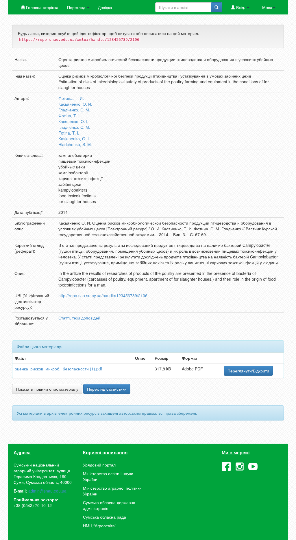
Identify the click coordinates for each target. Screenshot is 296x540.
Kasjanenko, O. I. (74, 139)
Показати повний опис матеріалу (47, 389)
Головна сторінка (41, 7)
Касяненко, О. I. (73, 121)
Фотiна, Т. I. (69, 115)
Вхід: (240, 7)
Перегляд (76, 7)
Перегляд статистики (107, 389)
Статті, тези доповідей (79, 318)
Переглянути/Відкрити (248, 371)
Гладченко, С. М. (74, 110)
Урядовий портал (99, 465)
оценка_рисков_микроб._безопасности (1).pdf (58, 369)
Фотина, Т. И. (71, 98)
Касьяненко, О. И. (75, 104)
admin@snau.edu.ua (47, 491)
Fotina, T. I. (68, 133)
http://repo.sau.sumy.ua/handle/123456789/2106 (102, 295)
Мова (267, 7)
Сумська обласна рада (104, 517)
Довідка (105, 7)
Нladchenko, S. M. (75, 144)
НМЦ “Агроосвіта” (99, 525)
